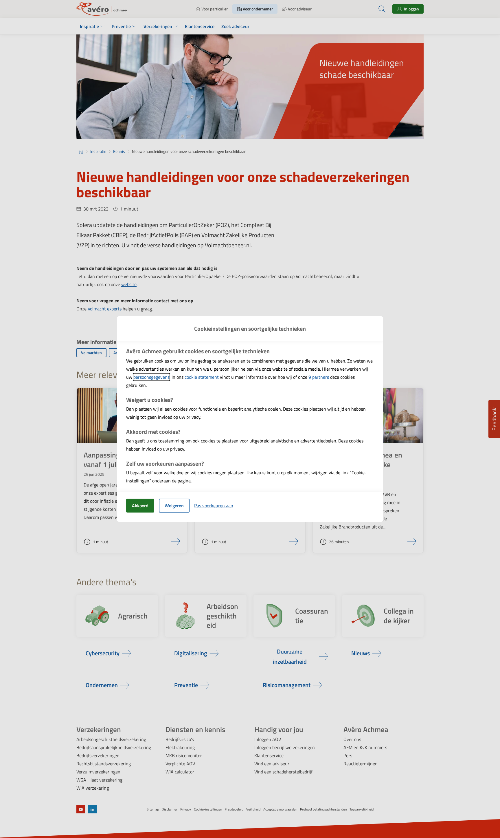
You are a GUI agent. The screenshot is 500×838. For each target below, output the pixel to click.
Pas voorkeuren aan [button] (213, 505)
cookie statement (202, 377)
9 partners (318, 377)
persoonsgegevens (151, 377)
